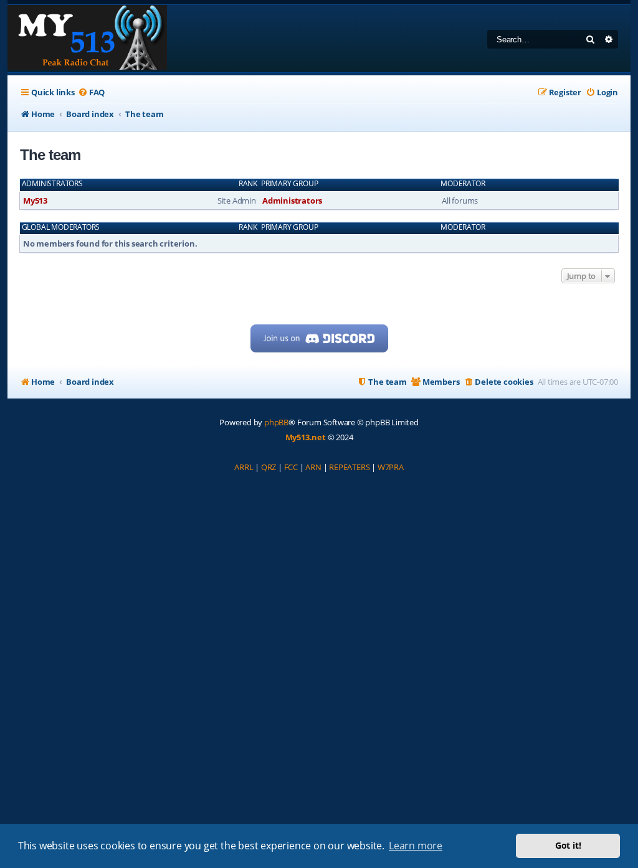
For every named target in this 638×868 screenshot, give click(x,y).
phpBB (276, 422)
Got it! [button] (568, 845)
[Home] (87, 38)
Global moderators (61, 227)
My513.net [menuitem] (305, 437)
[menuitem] (91, 92)
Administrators (52, 184)
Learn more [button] (415, 845)
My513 (35, 200)
